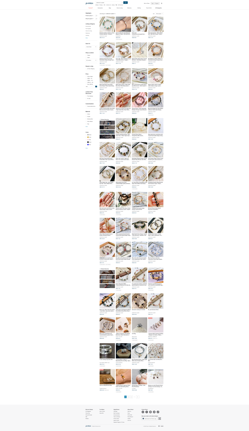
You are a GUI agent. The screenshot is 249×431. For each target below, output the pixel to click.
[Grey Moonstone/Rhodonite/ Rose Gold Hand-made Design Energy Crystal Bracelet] (123, 249)
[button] (96, 86)
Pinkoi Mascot (130, 416)
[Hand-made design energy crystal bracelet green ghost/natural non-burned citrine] (155, 149)
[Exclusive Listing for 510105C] (139, 301)
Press (129, 413)
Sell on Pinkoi (146, 3)
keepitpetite (118, 36)
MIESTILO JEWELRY (152, 336)
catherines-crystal (103, 36)
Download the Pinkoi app (150, 418)
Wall (86, 416)
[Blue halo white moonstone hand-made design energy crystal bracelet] (107, 199)
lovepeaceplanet (151, 362)
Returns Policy (116, 420)
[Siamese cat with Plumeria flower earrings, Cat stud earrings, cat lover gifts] (155, 376)
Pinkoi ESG (130, 414)
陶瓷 (116, 5)
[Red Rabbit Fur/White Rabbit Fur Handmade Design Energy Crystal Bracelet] (155, 50)
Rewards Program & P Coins (119, 422)
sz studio (134, 388)
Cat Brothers (150, 388)
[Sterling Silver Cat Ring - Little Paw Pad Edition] (139, 376)
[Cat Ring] (139, 325)
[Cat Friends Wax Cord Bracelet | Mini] (155, 350)
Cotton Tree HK (119, 336)
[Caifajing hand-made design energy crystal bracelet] (139, 199)
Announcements (117, 414)
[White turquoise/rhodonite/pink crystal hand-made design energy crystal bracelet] (123, 225)
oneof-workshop (119, 362)
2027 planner (120, 5)
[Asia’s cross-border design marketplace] (89, 3)
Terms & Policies (117, 416)
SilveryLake (134, 336)
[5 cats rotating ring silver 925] (107, 350)
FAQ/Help (115, 411)
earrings (113, 5)
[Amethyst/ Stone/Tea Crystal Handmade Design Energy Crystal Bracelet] (107, 50)
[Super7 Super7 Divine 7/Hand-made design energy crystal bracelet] (155, 76)
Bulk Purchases (117, 413)
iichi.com (129, 420)
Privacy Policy (116, 418)
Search (125, 2)
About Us (129, 411)
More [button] (87, 38)
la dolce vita (108, 5)
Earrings (101, 5)
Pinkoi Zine (88, 413)
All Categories (88, 411)
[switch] (91, 15)
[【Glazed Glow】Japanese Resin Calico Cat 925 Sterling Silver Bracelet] (123, 376)
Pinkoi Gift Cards (89, 414)
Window (87, 418)
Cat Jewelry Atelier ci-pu (105, 362)
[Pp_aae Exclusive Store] (155, 301)
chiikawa (97, 5)
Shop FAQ (101, 413)
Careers (129, 418)
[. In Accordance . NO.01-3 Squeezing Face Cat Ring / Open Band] (123, 350)
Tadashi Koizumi (103, 388)
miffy (104, 5)
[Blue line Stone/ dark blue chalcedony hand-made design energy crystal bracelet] (155, 249)
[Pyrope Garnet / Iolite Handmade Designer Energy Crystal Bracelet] (139, 100)
